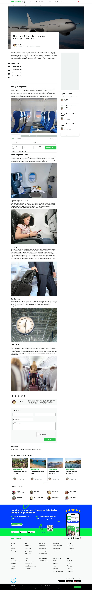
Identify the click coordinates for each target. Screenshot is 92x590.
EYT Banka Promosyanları (16, 561)
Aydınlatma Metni (70, 569)
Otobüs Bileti (42, 543)
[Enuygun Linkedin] (78, 538)
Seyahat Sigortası (28, 563)
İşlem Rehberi (69, 565)
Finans (12, 558)
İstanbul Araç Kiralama (57, 545)
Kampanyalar (69, 561)
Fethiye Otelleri (28, 553)
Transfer (69, 543)
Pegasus (12, 546)
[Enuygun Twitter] (76, 538)
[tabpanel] (34, 144)
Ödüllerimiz (55, 569)
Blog (23, 2)
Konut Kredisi (13, 563)
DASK (26, 569)
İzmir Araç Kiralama (56, 548)
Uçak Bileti (13, 543)
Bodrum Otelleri (28, 548)
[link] (9, 78)
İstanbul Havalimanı (71, 546)
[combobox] (23, 143)
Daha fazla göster (16, 81)
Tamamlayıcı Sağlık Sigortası (30, 566)
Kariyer (54, 566)
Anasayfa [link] (13, 5)
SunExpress (13, 548)
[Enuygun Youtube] (80, 538)
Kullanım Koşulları (70, 571)
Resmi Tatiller (69, 566)
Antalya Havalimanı (70, 548)
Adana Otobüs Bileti (43, 551)
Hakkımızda (55, 560)
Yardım (68, 563)
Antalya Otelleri (28, 546)
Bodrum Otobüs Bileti (43, 550)
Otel (26, 543)
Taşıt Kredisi (13, 565)
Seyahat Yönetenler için (43, 561)
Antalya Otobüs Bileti (43, 553)
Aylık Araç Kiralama (56, 551)
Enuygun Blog (69, 560)
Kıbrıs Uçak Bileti (14, 551)
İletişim (54, 561)
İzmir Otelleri (27, 550)
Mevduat (12, 569)
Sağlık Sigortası (28, 565)
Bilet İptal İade (69, 568)
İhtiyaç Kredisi (13, 560)
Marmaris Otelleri (28, 551)
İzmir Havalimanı (70, 550)
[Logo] (16, 2)
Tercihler (69, 587)
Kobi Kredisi (13, 566)
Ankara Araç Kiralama (57, 546)
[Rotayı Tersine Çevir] (34, 143)
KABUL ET (77, 587)
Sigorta (26, 558)
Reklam (54, 565)
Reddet (20, 588)
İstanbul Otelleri (28, 545)
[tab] (15, 136)
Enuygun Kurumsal (43, 558)
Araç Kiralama (56, 543)
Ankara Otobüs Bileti (43, 546)
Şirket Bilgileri (55, 563)
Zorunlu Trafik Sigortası (29, 561)
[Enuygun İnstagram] (73, 538)
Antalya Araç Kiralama (57, 550)
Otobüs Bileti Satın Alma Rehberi (45, 554)
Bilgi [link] (17, 5)
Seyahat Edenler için (43, 560)
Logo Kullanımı (55, 568)
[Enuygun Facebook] (71, 538)
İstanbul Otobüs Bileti (43, 545)
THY (11, 545)
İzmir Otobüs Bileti (42, 548)
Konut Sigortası (28, 568)
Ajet (11, 550)
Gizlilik (68, 573)
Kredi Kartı (13, 568)
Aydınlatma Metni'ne (57, 586)
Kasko (26, 560)
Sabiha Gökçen (70, 545)
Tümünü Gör (71, 455)
